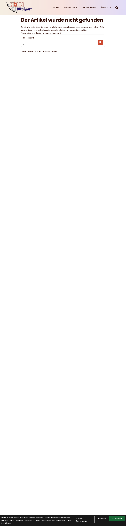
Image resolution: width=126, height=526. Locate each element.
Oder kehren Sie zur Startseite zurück (39, 51)
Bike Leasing (89, 7)
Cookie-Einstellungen (82, 519)
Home (56, 7)
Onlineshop (71, 7)
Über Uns (106, 7)
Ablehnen (102, 518)
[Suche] (117, 8)
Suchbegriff (28, 38)
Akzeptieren (116, 518)
